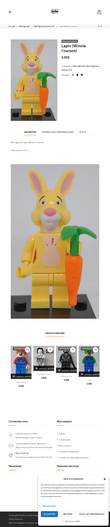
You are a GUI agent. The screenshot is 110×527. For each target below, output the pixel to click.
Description (30, 132)
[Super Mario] (21, 362)
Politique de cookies (72, 521)
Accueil (12, 26)
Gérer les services (48, 506)
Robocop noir (66, 376)
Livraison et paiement (69, 451)
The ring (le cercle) (44, 374)
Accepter (49, 514)
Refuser (67, 514)
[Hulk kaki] (101, 26)
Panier (62, 433)
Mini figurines (24, 26)
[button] (104, 479)
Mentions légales (17, 523)
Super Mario (21, 382)
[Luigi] (89, 361)
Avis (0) (82, 132)
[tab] (30, 132)
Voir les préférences (91, 514)
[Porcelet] (98, 26)
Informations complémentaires (58, 132)
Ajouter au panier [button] (50, 349)
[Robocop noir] (66, 359)
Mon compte (65, 445)
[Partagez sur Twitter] (77, 75)
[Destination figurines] (55, 11)
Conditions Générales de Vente (74, 457)
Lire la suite (27, 349)
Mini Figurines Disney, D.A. (44, 26)
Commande (64, 439)
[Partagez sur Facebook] (73, 75)
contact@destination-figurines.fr (31, 443)
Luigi (89, 380)
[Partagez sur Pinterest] (81, 75)
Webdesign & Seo (36, 515)
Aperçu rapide (24, 377)
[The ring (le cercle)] (43, 358)
